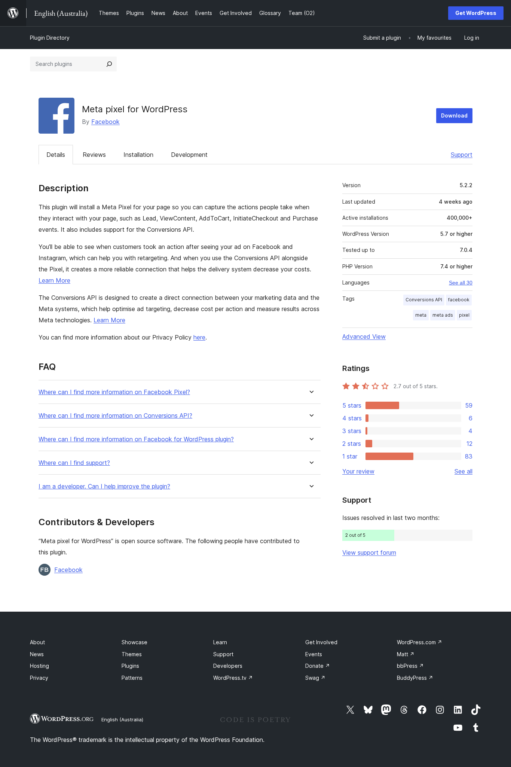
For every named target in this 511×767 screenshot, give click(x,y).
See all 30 (460, 283)
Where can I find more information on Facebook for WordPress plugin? (136, 439)
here (199, 337)
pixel (464, 315)
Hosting (39, 666)
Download (454, 115)
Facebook (105, 121)
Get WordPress (475, 13)
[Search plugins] (109, 64)
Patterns (132, 678)
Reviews (94, 154)
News (37, 654)
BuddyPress (415, 678)
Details (55, 154)
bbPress (410, 666)
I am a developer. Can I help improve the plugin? (104, 486)
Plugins (130, 666)
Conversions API (424, 299)
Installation (138, 154)
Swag (315, 678)
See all (463, 471)
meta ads (442, 315)
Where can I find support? (74, 462)
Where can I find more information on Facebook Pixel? (114, 392)
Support (461, 154)
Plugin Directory (50, 37)
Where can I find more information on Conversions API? (115, 415)
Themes (132, 654)
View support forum (369, 552)
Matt (405, 654)
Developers (227, 666)
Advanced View (364, 336)
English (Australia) (122, 719)
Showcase (134, 642)
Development (189, 154)
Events (313, 654)
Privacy (39, 678)
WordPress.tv (233, 678)
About (37, 642)
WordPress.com (419, 642)
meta (420, 315)
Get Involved (321, 642)
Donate (317, 666)
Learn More (54, 280)
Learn (220, 642)
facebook (458, 299)
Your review (358, 471)
